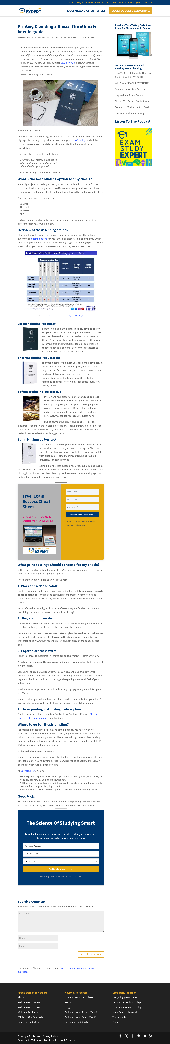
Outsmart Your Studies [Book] (81, 1011)
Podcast (89, 2)
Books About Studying (132, 113)
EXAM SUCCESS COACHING (130, 11)
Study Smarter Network (125, 1011)
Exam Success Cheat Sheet (79, 997)
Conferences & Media (29, 1021)
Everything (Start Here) (124, 997)
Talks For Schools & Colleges (127, 1002)
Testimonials (119, 1016)
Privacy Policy (50, 1036)
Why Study (120, 83)
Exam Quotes (136, 95)
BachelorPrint (67, 62)
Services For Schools (115, 2)
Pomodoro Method (125, 107)
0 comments (93, 37)
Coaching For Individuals (139, 2)
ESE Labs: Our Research (30, 1016)
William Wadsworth (28, 37)
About (72, 2)
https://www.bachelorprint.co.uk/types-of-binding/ (64, 316)
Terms (36, 1036)
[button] (39, 540)
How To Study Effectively (128, 73)
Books (98, 2)
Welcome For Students (30, 1002)
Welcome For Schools (29, 1007)
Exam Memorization (125, 89)
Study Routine (143, 101)
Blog (79, 2)
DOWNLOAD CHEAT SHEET (86, 11)
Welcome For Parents (29, 1011)
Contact (116, 1021)
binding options (38, 238)
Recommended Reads (76, 1021)
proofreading (78, 140)
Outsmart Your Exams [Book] (80, 1016)
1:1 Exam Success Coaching (126, 1007)
